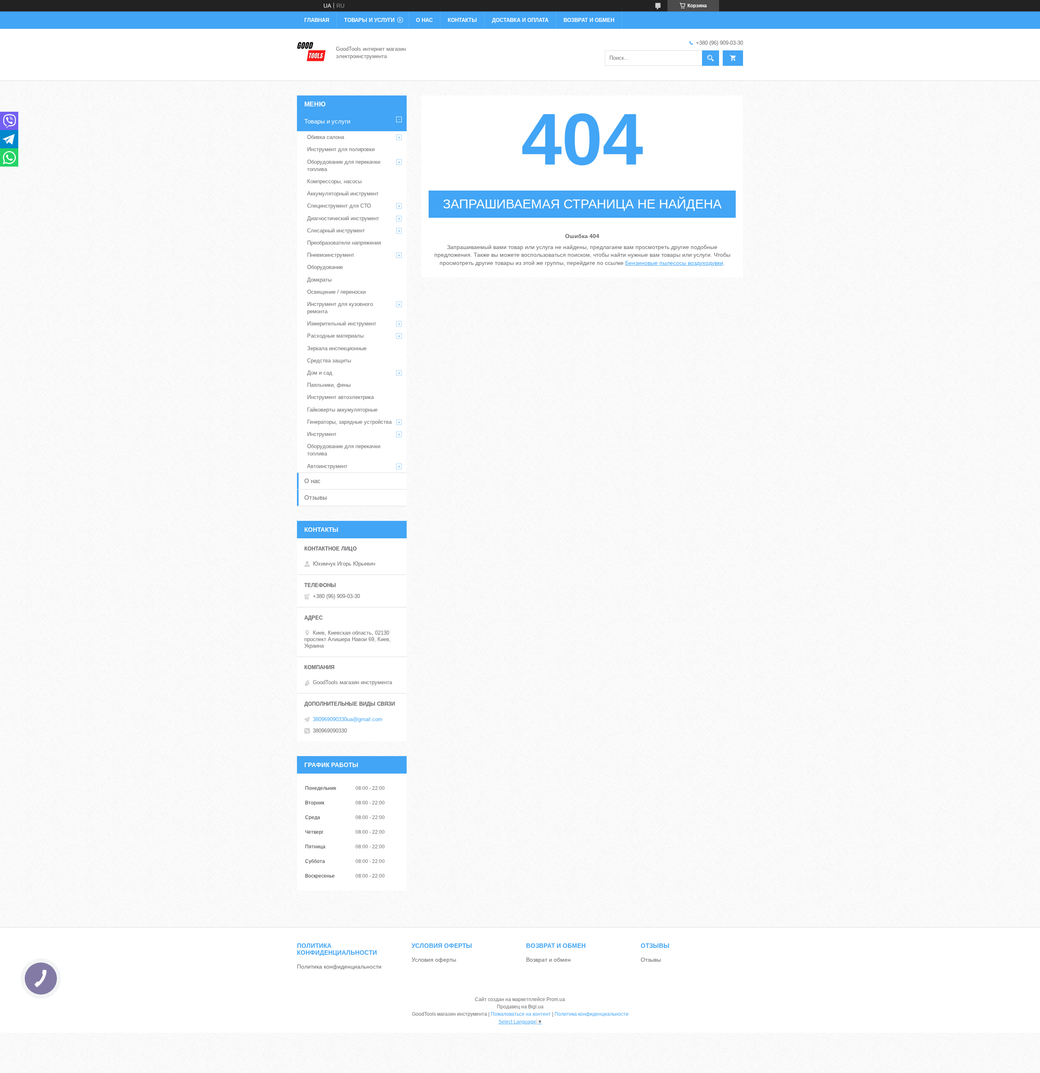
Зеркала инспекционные (336, 348)
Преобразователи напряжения (344, 243)
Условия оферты (434, 959)
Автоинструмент (327, 466)
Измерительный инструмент (341, 324)
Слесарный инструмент (336, 231)
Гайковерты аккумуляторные (342, 410)
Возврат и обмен (588, 20)
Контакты (462, 20)
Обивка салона (325, 137)
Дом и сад (319, 373)
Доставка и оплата (520, 20)
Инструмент (321, 434)
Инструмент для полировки (341, 149)
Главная (316, 20)
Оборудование (325, 267)
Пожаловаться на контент (521, 1014)
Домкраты (319, 280)
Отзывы (315, 497)
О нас (424, 20)
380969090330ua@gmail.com (347, 719)
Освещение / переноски (336, 292)
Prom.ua (555, 999)
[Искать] (710, 58)
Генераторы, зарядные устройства (349, 422)
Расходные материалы (335, 336)
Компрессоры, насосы (334, 181)
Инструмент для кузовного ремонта (340, 307)
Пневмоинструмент (330, 255)
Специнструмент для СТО (339, 206)
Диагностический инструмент (343, 218)
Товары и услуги (369, 20)
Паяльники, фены (329, 385)
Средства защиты (329, 361)
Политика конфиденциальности (339, 966)
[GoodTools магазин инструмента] (311, 52)
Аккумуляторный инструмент (343, 194)
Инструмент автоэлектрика (340, 397)
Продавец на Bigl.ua (520, 1007)
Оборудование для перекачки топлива (343, 165)
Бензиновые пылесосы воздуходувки (674, 263)
